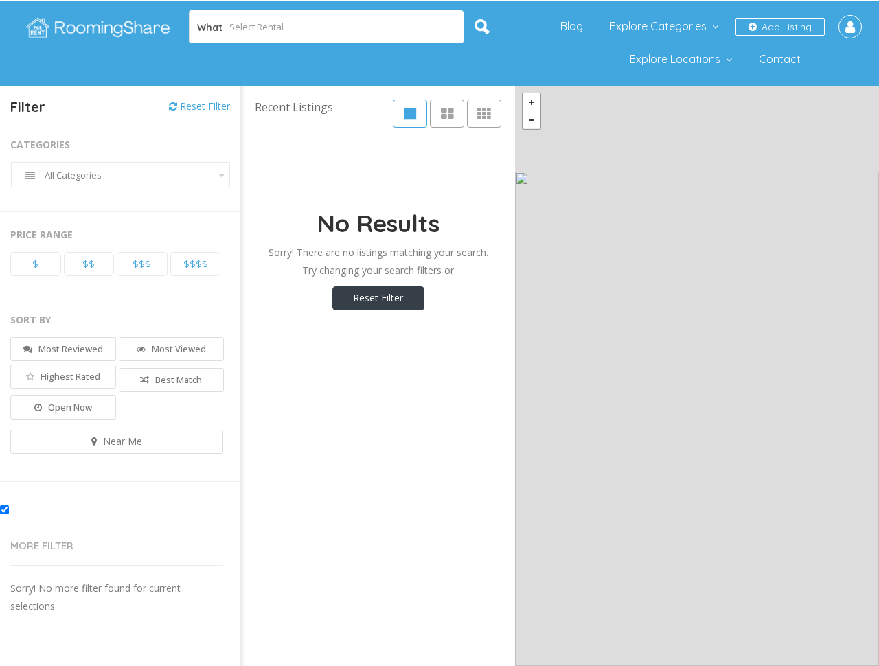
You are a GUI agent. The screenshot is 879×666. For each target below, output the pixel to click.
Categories (40, 144)
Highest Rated (69, 376)
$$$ (142, 263)
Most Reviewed (69, 349)
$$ (88, 263)
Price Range (41, 234)
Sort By (30, 319)
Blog (571, 26)
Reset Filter (203, 106)
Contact (780, 59)
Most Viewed (178, 349)
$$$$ (195, 263)
